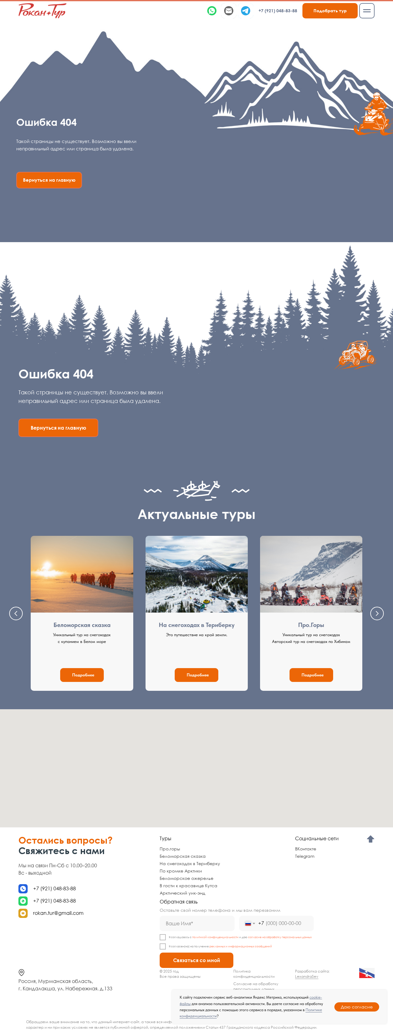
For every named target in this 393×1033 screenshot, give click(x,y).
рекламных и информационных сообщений (240, 946)
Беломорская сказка (82, 625)
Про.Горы (311, 625)
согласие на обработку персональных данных (280, 937)
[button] (330, 10)
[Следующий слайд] (377, 613)
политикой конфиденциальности (215, 937)
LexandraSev (306, 976)
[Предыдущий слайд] (16, 613)
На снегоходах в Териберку (197, 625)
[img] (42, 10)
